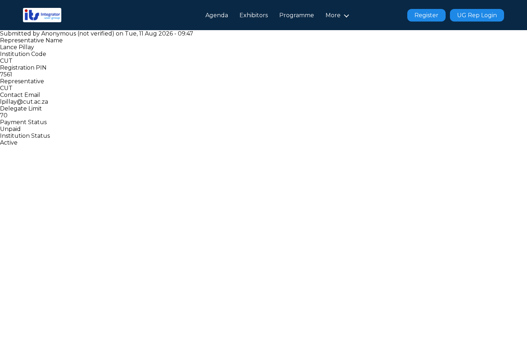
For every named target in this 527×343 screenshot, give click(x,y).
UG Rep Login (477, 15)
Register (426, 15)
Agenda (216, 15)
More (333, 15)
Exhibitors (253, 15)
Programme (296, 15)
